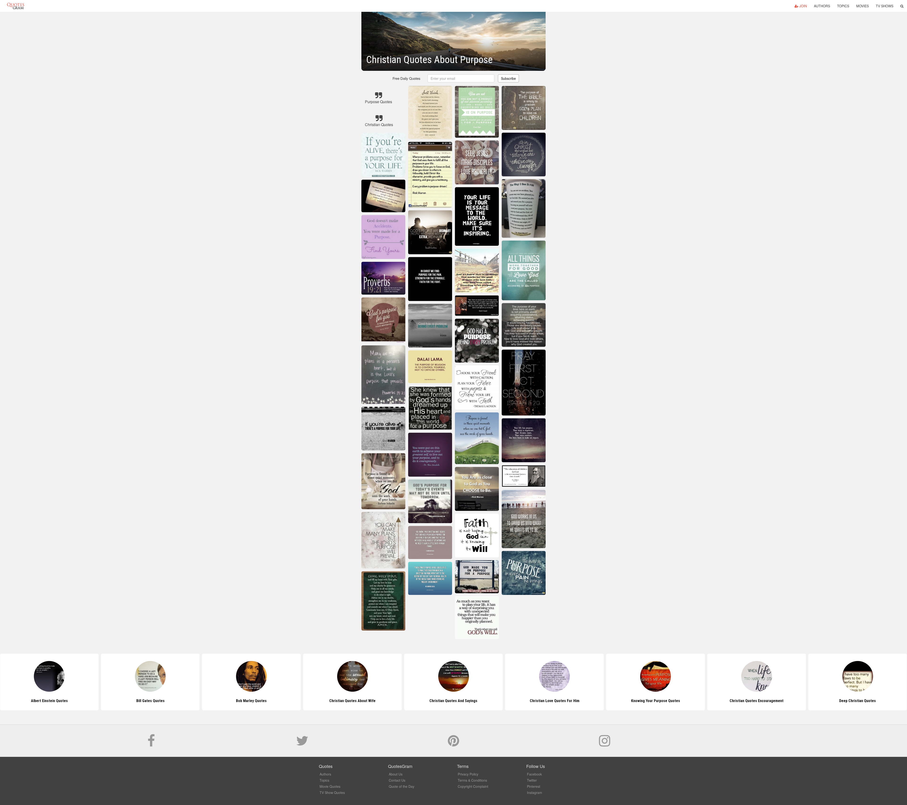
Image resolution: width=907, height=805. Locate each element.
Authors (822, 6)
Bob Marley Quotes (150, 701)
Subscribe (508, 78)
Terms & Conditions (472, 780)
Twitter (532, 780)
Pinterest (533, 786)
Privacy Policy (468, 774)
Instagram (534, 792)
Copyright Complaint (473, 786)
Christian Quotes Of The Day (857, 701)
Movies (862, 6)
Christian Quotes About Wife (251, 701)
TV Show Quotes (332, 792)
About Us (395, 774)
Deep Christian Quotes (756, 701)
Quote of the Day (401, 786)
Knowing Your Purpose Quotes (554, 701)
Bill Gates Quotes (49, 701)
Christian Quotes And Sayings (352, 701)
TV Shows (884, 6)
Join (802, 6)
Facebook (534, 774)
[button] (902, 6)
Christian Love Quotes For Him (453, 701)
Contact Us (397, 780)
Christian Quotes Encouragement (655, 701)
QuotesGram (15, 6)
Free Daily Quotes (406, 78)
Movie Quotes (330, 786)
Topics (843, 6)
